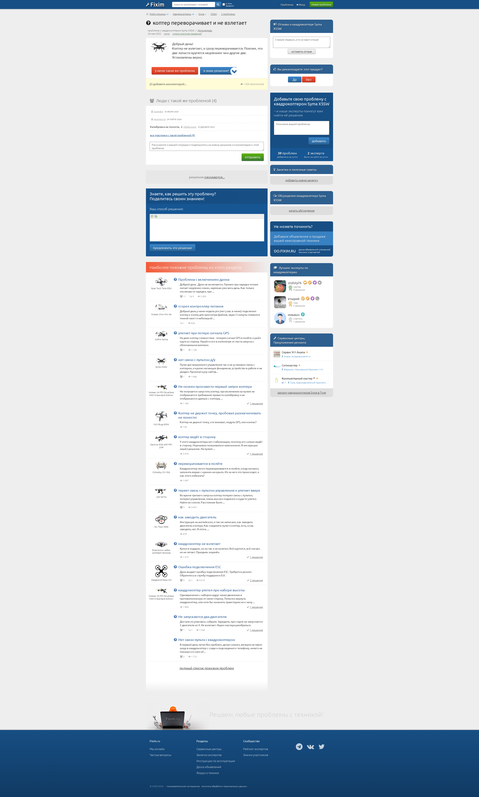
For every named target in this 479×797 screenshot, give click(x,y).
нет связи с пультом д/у (196, 360)
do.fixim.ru (285, 251)
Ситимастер (290, 365)
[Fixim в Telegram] (299, 746)
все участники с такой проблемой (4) (172, 135)
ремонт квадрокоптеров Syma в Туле (301, 392)
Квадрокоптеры (182, 14)
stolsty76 (295, 283)
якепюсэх (160, 119)
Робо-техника (158, 14)
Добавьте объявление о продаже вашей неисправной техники (300, 238)
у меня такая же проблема (175, 70)
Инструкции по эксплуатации (215, 761)
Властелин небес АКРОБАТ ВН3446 (161, 551)
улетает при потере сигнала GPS (203, 333)
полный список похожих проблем (207, 668)
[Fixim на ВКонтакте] (310, 746)
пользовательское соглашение (183, 786)
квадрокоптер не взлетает (199, 543)
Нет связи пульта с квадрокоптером (206, 639)
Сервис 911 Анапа (293, 352)
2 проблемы (228, 14)
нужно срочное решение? (187, 33)
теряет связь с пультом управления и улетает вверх (219, 490)
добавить (319, 141)
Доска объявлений (208, 767)
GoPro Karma (161, 339)
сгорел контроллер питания (200, 306)
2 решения (256, 580)
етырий (293, 299)
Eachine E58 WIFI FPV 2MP (161, 446)
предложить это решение (172, 248)
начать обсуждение (302, 210)
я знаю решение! (216, 70)
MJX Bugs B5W (161, 424)
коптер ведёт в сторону (197, 437)
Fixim (157, 4)
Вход (302, 4)
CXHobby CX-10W (161, 472)
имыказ (293, 314)
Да (295, 79)
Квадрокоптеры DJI (161, 579)
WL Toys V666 (161, 526)
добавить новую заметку (301, 180)
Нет (309, 79)
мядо (167, 33)
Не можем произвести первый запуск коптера (215, 386)
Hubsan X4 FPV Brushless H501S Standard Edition (161, 394)
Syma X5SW (161, 366)
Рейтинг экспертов (255, 749)
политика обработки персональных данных (224, 786)
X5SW (213, 14)
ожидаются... (214, 177)
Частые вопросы (160, 755)
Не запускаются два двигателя (202, 616)
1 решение (256, 403)
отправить (252, 157)
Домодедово (205, 30)
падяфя (158, 111)
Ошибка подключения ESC (199, 567)
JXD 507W (161, 496)
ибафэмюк (189, 126)
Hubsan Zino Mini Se (161, 314)
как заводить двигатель (197, 517)
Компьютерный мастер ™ (298, 378)
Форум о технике (207, 773)
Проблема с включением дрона (203, 279)
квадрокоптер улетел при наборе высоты (211, 590)
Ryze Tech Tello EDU (161, 288)
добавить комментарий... (169, 84)
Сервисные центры (209, 749)
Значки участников (255, 755)
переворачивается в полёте (200, 463)
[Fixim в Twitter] (321, 746)
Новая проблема (321, 4)
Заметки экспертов (209, 755)
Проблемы (287, 4)
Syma (201, 14)
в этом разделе (230, 4)
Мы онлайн (157, 749)
